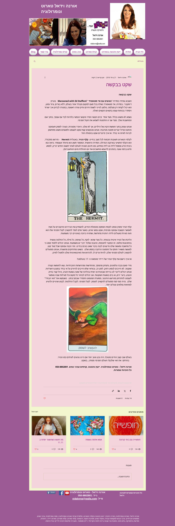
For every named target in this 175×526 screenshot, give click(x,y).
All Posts (140, 61)
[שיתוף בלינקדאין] (119, 391)
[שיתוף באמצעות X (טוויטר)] (124, 391)
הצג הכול (35, 411)
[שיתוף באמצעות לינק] (113, 391)
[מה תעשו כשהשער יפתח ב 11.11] (49, 425)
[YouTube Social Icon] (67, 493)
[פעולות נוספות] (44, 77)
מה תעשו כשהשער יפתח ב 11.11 (51, 441)
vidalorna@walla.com (84, 498)
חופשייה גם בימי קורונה (129, 439)
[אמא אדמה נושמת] (87, 425)
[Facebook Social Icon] (61, 493)
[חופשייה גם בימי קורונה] (126, 425)
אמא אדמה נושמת (94, 439)
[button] (127, 21)
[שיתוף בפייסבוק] (130, 391)
